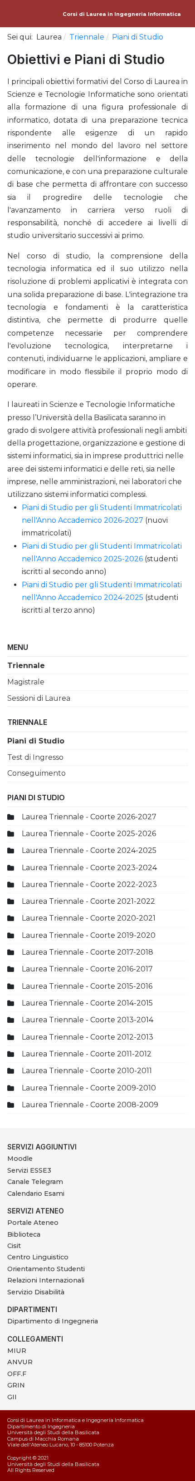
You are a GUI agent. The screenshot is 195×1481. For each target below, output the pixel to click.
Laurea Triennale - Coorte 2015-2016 (87, 986)
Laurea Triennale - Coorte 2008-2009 (90, 1104)
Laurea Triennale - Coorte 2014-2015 (87, 1003)
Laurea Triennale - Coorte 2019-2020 (89, 935)
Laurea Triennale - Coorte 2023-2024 (89, 867)
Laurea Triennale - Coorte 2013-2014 (87, 1019)
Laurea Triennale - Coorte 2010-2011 (87, 1070)
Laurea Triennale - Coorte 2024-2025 (89, 850)
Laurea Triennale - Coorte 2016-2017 (87, 969)
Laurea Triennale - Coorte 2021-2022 (88, 901)
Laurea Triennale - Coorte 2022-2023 (89, 884)
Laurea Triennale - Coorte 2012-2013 (87, 1037)
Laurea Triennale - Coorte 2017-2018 (87, 952)
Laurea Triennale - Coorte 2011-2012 (86, 1054)
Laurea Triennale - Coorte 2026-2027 (89, 816)
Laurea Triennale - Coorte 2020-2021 (89, 918)
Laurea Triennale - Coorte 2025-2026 (89, 833)
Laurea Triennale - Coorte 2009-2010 (89, 1088)
